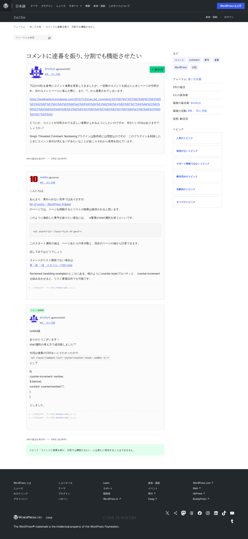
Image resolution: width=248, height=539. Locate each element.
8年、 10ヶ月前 (52, 74)
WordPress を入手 (230, 5)
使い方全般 (35, 26)
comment (194, 59)
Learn (106, 482)
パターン (63, 498)
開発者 (106, 493)
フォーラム (19, 16)
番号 (206, 59)
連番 (216, 59)
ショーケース (65, 482)
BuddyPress (201, 498)
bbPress (199, 493)
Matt (197, 488)
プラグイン (64, 493)
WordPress (181, 67)
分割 (194, 67)
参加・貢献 (154, 482)
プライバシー (20, 498)
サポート (108, 488)
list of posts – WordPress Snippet (50, 204)
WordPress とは (22, 482)
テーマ (61, 488)
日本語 (49, 517)
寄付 (152, 493)
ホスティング (20, 493)
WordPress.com (203, 482)
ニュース (18, 488)
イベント (153, 488)
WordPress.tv (112, 498)
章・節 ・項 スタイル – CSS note (51, 265)
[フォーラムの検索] (49, 37)
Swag (152, 498)
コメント (179, 59)
